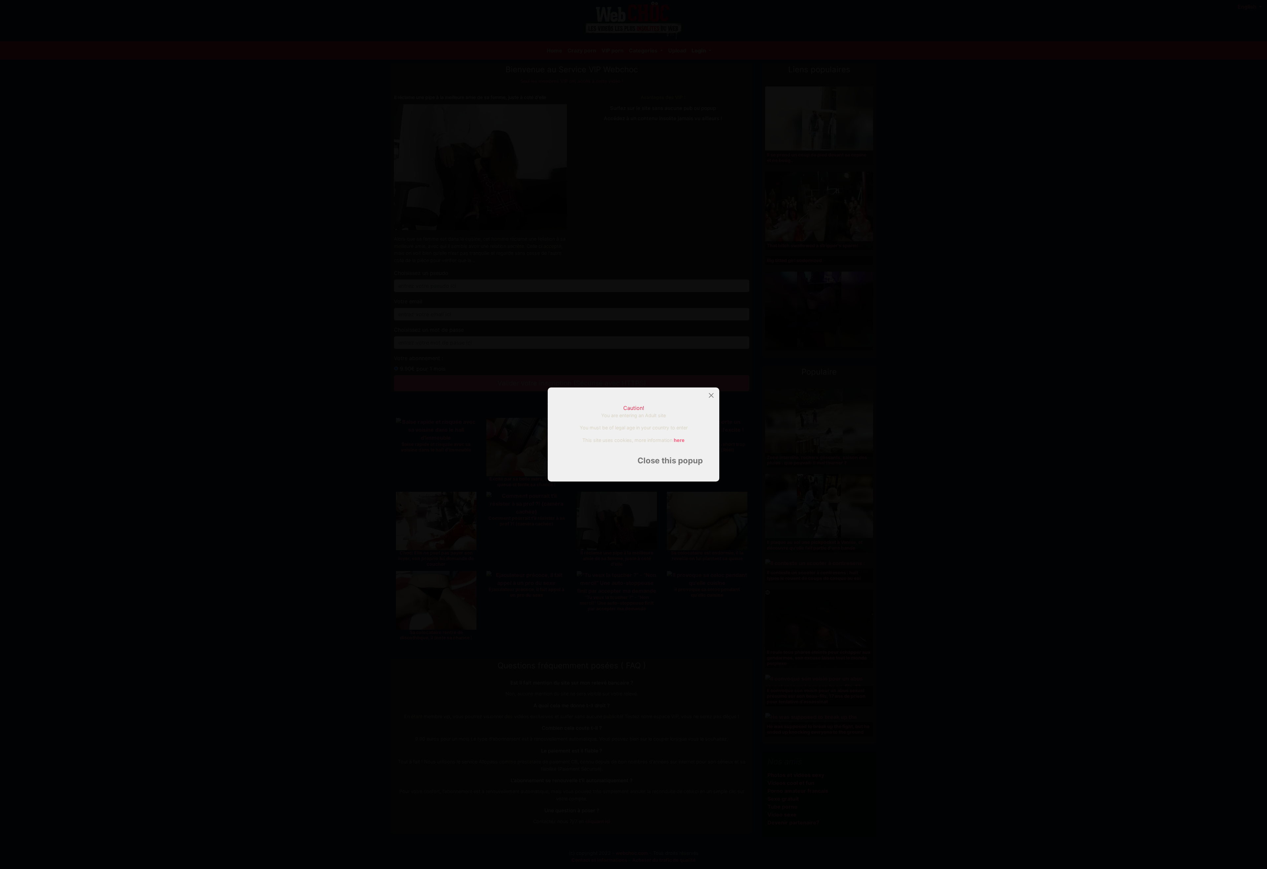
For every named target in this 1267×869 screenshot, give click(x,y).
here (679, 440)
